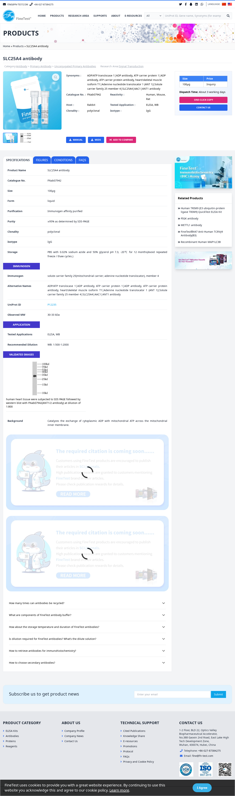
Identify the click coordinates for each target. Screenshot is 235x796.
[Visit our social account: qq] (191, 4)
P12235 (52, 304)
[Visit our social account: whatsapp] (202, 4)
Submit (218, 694)
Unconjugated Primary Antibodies (75, 66)
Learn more (119, 790)
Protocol (128, 751)
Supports (100, 15)
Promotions (130, 746)
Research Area (78, 15)
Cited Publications (134, 731)
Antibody (21, 66)
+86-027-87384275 (209, 750)
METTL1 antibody (191, 225)
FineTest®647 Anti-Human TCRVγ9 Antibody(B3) (202, 233)
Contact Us (203, 107)
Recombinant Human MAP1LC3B (201, 242)
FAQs (126, 756)
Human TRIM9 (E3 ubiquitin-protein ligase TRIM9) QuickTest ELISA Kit (203, 210)
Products (57, 15)
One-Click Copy (203, 99)
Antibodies (12, 736)
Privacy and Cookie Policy (138, 761)
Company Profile (74, 731)
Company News (74, 736)
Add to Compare (123, 139)
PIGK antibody (189, 218)
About (115, 15)
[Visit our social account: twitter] (180, 4)
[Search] (228, 15)
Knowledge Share (134, 736)
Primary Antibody (40, 66)
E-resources (133, 15)
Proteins (11, 741)
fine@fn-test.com (202, 756)
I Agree (202, 788)
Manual (78, 139)
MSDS (98, 139)
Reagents (11, 746)
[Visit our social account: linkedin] (196, 4)
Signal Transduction (131, 66)
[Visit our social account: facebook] (186, 4)
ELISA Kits (12, 731)
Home (42, 15)
